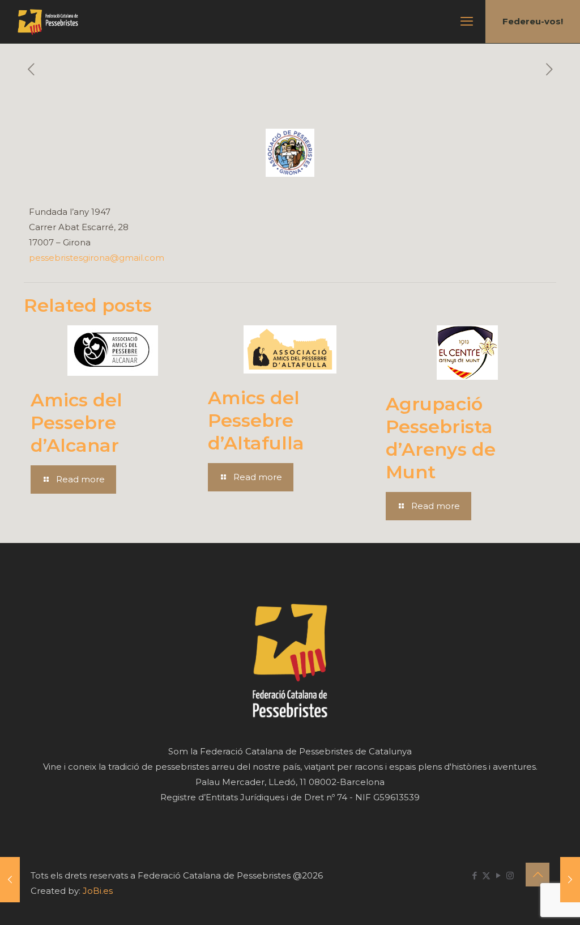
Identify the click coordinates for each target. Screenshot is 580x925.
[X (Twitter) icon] (486, 875)
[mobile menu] (466, 21)
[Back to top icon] (537, 874)
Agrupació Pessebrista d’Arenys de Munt (441, 438)
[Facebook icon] (474, 875)
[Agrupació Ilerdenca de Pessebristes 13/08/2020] (10, 879)
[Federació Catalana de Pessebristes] (47, 21)
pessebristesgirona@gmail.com (96, 257)
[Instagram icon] (510, 875)
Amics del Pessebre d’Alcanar (76, 422)
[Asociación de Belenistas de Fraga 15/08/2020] (570, 879)
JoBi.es (98, 890)
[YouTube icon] (498, 875)
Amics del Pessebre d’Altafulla (256, 420)
